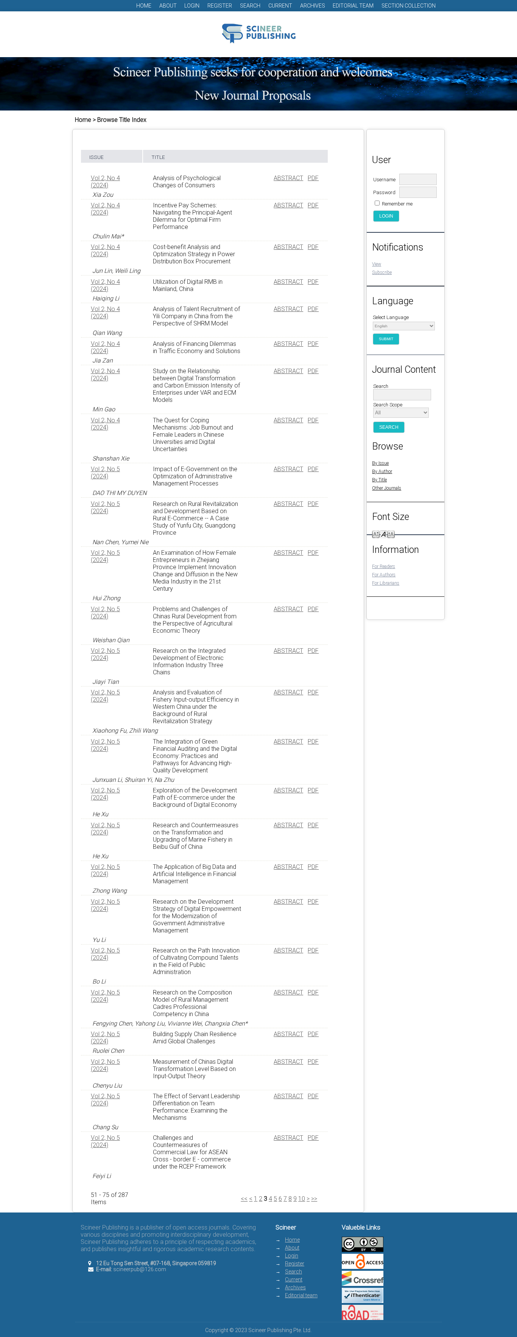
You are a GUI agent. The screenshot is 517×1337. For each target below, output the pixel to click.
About (168, 6)
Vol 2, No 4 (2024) (105, 181)
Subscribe (382, 272)
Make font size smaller (376, 533)
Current (280, 6)
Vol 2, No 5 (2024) (105, 472)
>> (314, 1198)
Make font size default (383, 533)
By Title (379, 480)
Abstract (288, 178)
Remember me (397, 204)
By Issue (380, 463)
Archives (312, 6)
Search (250, 6)
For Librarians (385, 583)
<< (244, 1198)
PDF (313, 178)
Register (219, 6)
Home (143, 6)
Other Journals (386, 488)
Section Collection (409, 6)
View (376, 264)
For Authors (384, 574)
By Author (382, 471)
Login (191, 6)
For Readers (383, 566)
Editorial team (353, 6)
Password (384, 192)
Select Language (391, 317)
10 (301, 1198)
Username (384, 179)
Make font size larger (391, 533)
